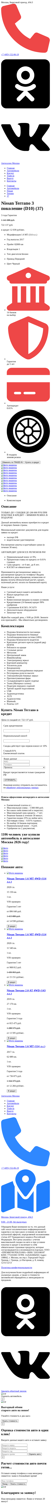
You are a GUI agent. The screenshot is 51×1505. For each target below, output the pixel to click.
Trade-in (10, 176)
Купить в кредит (32, 462)
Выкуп (10, 178)
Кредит (10, 173)
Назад (5, 1484)
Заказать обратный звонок (13, 1391)
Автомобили (13, 170)
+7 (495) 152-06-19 (10, 54)
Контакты (11, 181)
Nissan (10, 191)
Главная (10, 168)
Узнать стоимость (9, 1421)
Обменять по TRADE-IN (12, 462)
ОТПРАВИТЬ (10, 780)
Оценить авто (35, 1454)
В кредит (12, 926)
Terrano (10, 193)
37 (8, 196)
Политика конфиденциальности (16, 1267)
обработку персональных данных (22, 787)
